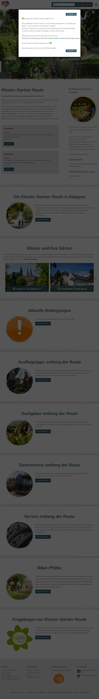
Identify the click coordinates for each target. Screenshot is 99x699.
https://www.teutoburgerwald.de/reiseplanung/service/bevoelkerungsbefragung (51, 38)
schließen (70, 14)
